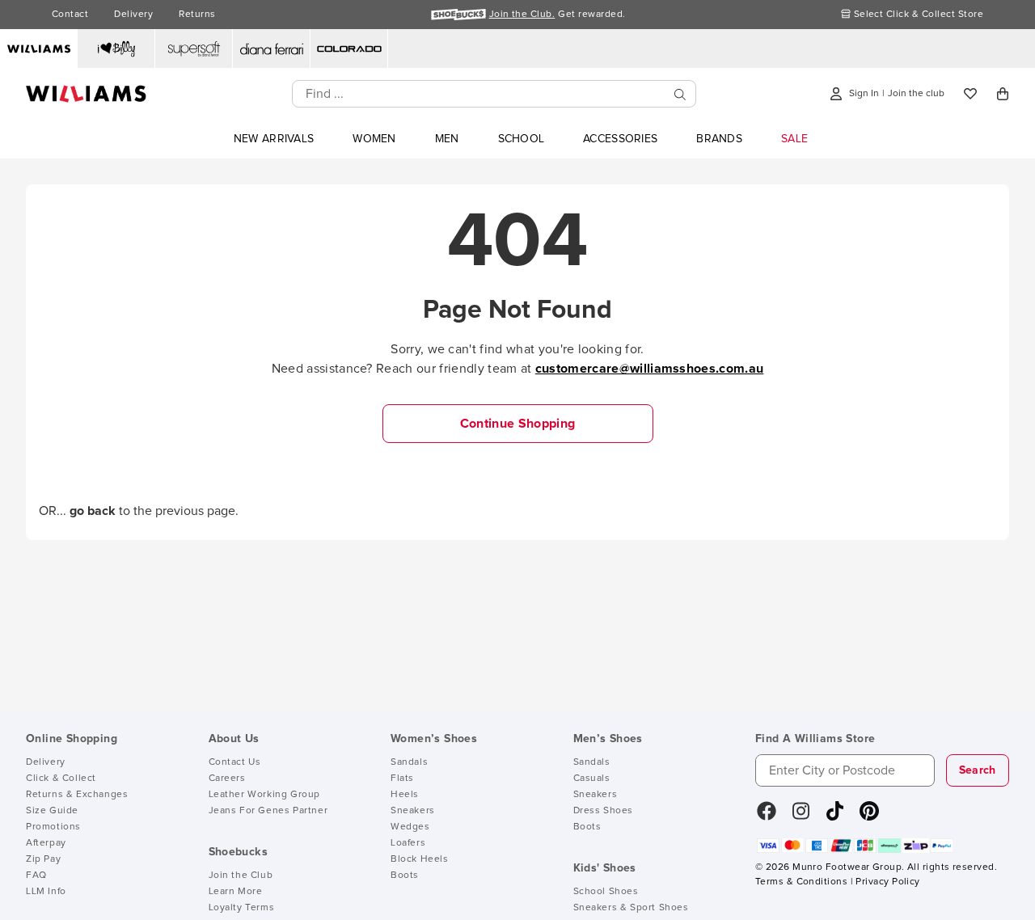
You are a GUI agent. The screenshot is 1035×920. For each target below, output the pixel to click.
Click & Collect (61, 778)
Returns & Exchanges (77, 795)
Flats (402, 778)
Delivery (133, 14)
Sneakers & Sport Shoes (631, 908)
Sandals (409, 762)
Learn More (236, 892)
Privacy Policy (887, 882)
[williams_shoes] (869, 816)
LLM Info (46, 892)
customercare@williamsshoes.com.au (649, 368)
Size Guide (52, 811)
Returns (197, 14)
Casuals (591, 778)
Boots (405, 875)
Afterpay (46, 843)
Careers (227, 778)
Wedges (410, 827)
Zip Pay (43, 859)
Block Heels (420, 859)
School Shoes (606, 892)
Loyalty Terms (242, 908)
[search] (680, 94)
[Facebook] (766, 816)
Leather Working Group (265, 795)
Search (977, 770)
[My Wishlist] (970, 93)
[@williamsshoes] (834, 816)
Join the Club (241, 875)
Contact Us (235, 762)
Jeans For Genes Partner (268, 811)
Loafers (408, 843)
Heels (405, 795)
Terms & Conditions (801, 882)
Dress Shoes (603, 811)
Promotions (53, 827)
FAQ (36, 875)
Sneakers (413, 811)
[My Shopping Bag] (1002, 93)
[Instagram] (801, 816)
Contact (70, 14)
